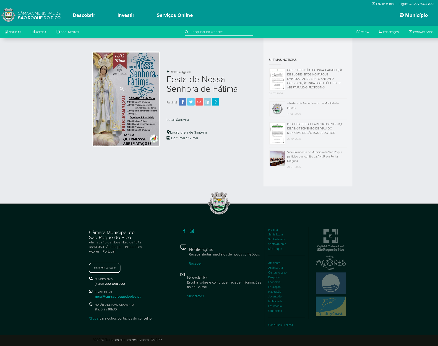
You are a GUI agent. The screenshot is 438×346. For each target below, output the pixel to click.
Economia (274, 282)
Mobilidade (275, 301)
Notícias (14, 32)
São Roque (275, 249)
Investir (125, 15)
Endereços (391, 32)
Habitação (274, 292)
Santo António (277, 244)
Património (275, 306)
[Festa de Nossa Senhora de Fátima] (126, 99)
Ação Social (275, 268)
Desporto (274, 277)
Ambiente (274, 263)
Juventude (275, 296)
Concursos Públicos (280, 325)
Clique (94, 318)
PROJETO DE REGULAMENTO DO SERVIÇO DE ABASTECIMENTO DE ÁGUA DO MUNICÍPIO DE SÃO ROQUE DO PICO (315, 128)
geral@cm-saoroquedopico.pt (118, 296)
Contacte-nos (422, 32)
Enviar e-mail (385, 4)
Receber (195, 263)
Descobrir (84, 15)
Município (416, 15)
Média (364, 32)
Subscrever (195, 296)
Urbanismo (275, 311)
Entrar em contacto (105, 267)
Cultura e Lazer (277, 272)
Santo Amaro (276, 239)
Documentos (69, 32)
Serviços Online (175, 15)
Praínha (273, 230)
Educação (274, 287)
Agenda (40, 32)
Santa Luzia (275, 234)
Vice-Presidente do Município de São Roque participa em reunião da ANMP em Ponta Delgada (314, 156)
